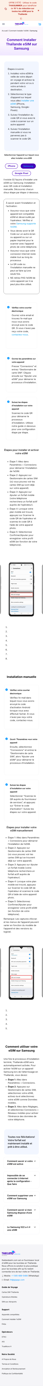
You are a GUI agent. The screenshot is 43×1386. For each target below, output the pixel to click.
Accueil (5, 31)
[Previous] (8, 620)
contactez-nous (20, 334)
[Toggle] (35, 1161)
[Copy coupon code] (21, 19)
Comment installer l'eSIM (18, 31)
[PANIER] (39, 24)
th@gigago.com (17, 1280)
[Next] (12, 620)
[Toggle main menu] (3, 24)
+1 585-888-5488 (19, 1275)
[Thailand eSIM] (21, 24)
